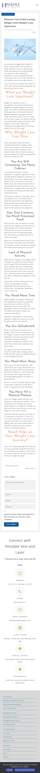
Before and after (9, 741)
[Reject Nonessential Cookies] (37, 768)
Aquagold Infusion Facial (11, 721)
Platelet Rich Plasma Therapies (13, 700)
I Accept (9, 770)
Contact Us (6, 745)
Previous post (12, 466)
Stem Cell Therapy (9, 708)
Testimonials (7, 737)
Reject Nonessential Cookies (24, 770)
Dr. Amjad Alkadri (9, 729)
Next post (29, 468)
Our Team (6, 733)
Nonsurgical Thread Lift (11, 717)
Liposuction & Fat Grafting (12, 704)
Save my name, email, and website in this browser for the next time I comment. (19, 516)
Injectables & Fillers (9, 713)
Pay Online (6, 749)
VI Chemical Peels (9, 724)
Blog (4, 753)
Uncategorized (8, 14)
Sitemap (6, 757)
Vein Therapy (7, 697)
